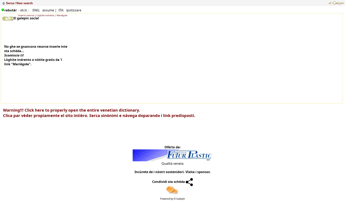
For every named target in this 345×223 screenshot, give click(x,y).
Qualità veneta (172, 163)
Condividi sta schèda (169, 181)
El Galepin (179, 198)
